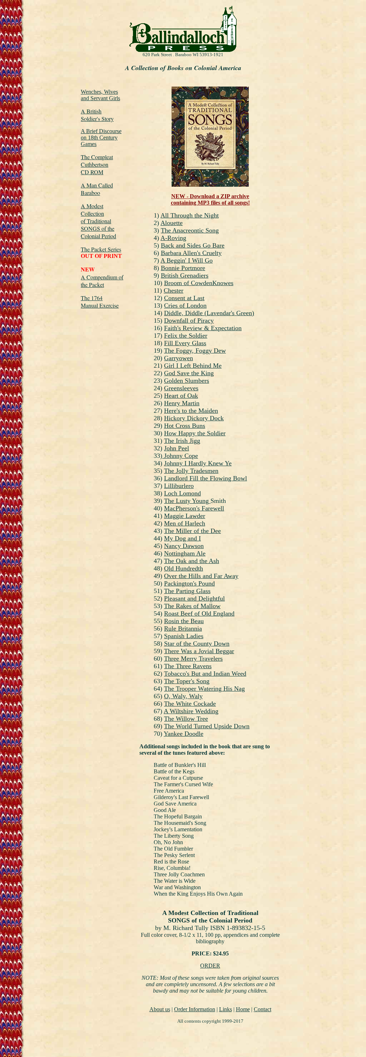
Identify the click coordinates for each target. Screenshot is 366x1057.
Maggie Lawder (184, 515)
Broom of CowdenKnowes (198, 283)
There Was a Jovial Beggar (199, 651)
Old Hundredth (183, 568)
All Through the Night (189, 215)
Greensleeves (181, 388)
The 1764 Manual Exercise (100, 301)
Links (225, 1009)
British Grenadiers (184, 275)
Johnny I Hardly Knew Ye (198, 463)
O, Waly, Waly (183, 696)
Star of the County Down (196, 643)
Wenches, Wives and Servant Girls (100, 95)
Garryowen (178, 358)
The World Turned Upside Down (206, 726)
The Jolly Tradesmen (191, 470)
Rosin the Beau (184, 621)
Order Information (194, 1009)
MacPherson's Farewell (194, 508)
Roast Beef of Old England (199, 613)
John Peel (176, 448)
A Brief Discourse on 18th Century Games (101, 137)
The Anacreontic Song (190, 230)
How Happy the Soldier (195, 433)
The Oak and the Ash (191, 560)
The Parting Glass (187, 590)
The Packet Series (101, 249)
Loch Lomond (182, 493)
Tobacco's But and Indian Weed (205, 673)
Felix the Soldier (185, 335)
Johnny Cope (180, 455)
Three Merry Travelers (193, 658)
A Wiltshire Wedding (191, 711)
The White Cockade (190, 703)
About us (159, 1009)
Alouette (171, 222)
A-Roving (173, 237)
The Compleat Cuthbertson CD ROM (97, 164)
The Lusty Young (187, 500)
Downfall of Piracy (189, 320)
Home (243, 1009)
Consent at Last (184, 298)
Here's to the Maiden (191, 410)
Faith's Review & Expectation (203, 328)
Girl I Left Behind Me (193, 365)
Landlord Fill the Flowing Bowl (205, 478)
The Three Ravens (188, 666)
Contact (262, 1009)
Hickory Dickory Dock (194, 418)
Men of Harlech (184, 523)
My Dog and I (182, 538)
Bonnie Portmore (183, 267)
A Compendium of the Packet (102, 280)
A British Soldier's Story (97, 114)
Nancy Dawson (184, 545)
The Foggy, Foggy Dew (195, 350)
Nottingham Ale (185, 553)
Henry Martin (181, 403)
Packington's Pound (189, 583)
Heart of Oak (181, 395)
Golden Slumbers (186, 380)
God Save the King (189, 373)
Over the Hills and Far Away (201, 575)
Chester (173, 290)
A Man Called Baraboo (97, 188)
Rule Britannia (183, 628)
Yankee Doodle (183, 733)
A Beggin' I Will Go (186, 260)
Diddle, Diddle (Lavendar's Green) (209, 313)
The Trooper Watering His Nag (204, 688)
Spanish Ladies (183, 636)
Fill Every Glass (185, 343)
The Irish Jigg (182, 440)
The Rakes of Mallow (192, 606)
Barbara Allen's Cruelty (191, 252)
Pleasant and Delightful (194, 598)
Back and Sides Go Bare (192, 245)
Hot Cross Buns (184, 425)
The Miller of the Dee (192, 530)
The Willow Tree (186, 718)
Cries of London (185, 305)
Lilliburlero (179, 485)
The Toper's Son (185, 681)
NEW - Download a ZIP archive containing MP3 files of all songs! (210, 199)
